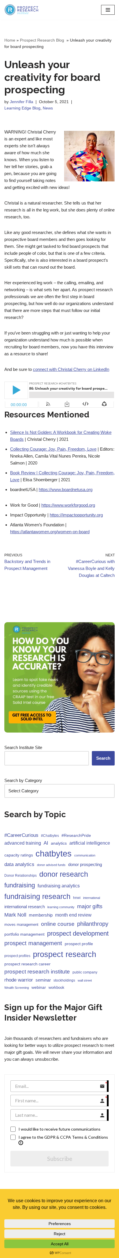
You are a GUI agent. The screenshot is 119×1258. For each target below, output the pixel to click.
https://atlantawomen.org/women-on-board (50, 531)
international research (24, 906)
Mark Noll (15, 915)
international (91, 898)
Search (103, 758)
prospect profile (79, 943)
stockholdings (64, 980)
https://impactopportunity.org (76, 514)
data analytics (19, 864)
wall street (85, 980)
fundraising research (37, 896)
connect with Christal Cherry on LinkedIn (71, 369)
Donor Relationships (20, 876)
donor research (63, 874)
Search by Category (23, 780)
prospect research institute (37, 972)
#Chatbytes (50, 836)
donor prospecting (85, 864)
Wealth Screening (16, 987)
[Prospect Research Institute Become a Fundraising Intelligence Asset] (21, 10)
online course (58, 924)
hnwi (77, 898)
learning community (61, 907)
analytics (59, 843)
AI (46, 843)
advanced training (22, 843)
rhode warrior (18, 980)
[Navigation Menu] (108, 10)
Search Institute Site (23, 747)
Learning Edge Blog (22, 108)
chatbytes (54, 853)
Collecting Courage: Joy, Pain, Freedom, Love (53, 449)
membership (41, 915)
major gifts (90, 906)
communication (84, 855)
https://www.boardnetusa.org (65, 489)
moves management (21, 924)
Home (9, 40)
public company (84, 972)
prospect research (64, 954)
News (48, 108)
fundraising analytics (59, 885)
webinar (38, 987)
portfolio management (24, 934)
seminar (43, 980)
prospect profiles (17, 956)
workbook (56, 987)
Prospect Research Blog (42, 40)
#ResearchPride (76, 835)
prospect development (78, 933)
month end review (73, 915)
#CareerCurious (21, 835)
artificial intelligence (89, 843)
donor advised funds (51, 865)
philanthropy (92, 924)
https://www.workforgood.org (68, 505)
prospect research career (27, 964)
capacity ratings (18, 855)
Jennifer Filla (21, 102)
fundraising (19, 885)
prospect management (33, 943)
